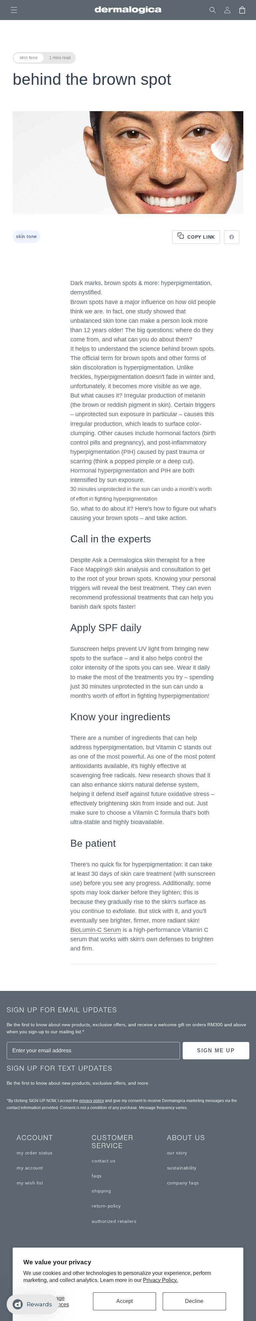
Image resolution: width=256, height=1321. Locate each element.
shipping (101, 1191)
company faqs (183, 1182)
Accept (124, 1301)
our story (177, 1152)
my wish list (30, 1182)
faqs (96, 1175)
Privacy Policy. (160, 1280)
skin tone (26, 236)
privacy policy (91, 1100)
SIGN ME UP (216, 1050)
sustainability (182, 1167)
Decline (194, 1301)
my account (30, 1167)
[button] (14, 10)
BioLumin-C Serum (95, 930)
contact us (103, 1160)
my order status (35, 1152)
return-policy (106, 1206)
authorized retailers (114, 1221)
